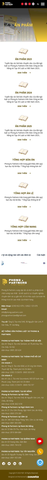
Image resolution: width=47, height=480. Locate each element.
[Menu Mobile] (42, 4)
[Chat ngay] (40, 462)
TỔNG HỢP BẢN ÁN (23, 159)
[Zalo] (20, 463)
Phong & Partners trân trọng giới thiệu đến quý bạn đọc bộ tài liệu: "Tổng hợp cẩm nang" (23, 232)
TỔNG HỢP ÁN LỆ (23, 193)
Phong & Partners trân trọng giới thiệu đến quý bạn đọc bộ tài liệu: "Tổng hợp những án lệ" (23, 198)
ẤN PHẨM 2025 (23, 126)
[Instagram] (14, 463)
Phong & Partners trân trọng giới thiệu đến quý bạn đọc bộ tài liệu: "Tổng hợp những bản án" (23, 165)
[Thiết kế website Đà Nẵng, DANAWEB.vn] (33, 477)
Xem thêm (22, 72)
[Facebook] (3, 463)
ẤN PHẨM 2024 (23, 92)
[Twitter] (9, 463)
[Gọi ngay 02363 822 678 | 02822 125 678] (40, 451)
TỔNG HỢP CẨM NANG (23, 226)
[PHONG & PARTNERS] (20, 4)
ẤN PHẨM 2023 (23, 59)
